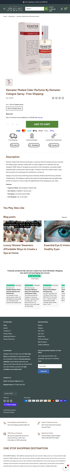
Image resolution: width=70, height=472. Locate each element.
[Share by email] (63, 98)
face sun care (58, 458)
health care (23, 466)
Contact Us (6, 331)
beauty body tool (29, 456)
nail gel (38, 458)
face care (21, 458)
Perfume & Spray (43, 339)
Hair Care (41, 333)
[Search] (46, 9)
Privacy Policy (7, 333)
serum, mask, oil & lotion (25, 461)
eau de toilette (60, 463)
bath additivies (21, 456)
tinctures (29, 466)
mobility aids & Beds (51, 466)
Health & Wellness (43, 345)
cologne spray (43, 463)
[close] (68, 1)
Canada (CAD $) (8, 393)
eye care (27, 458)
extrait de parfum (8, 466)
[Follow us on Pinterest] (11, 401)
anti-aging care (14, 461)
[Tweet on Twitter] (59, 98)
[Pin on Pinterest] (56, 98)
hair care (50, 456)
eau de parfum (51, 463)
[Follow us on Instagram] (8, 401)
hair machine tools (24, 463)
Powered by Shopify (8, 412)
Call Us (15, 145)
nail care (33, 458)
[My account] (62, 9)
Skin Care (41, 331)
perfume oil (16, 466)
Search (5, 328)
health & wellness (13, 458)
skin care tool (38, 456)
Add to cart (42, 124)
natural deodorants (38, 461)
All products (11, 16)
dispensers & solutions (39, 466)
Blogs (5, 325)
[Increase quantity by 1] (17, 124)
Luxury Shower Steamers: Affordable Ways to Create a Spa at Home (20, 249)
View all (64, 217)
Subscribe (44, 371)
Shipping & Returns (9, 336)
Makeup (40, 328)
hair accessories (13, 463)
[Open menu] (4, 8)
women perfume (58, 456)
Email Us (55, 145)
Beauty (40, 325)
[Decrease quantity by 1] (8, 124)
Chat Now (35, 145)
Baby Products (42, 342)
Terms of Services (8, 339)
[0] (65, 9)
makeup (45, 456)
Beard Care (41, 336)
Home (5, 16)
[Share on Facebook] (53, 98)
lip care (52, 458)
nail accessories (45, 458)
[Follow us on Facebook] (4, 401)
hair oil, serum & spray (49, 461)
